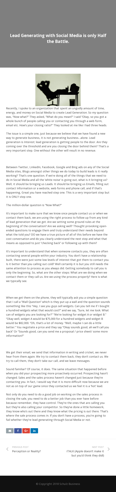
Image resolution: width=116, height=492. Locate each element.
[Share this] (18, 430)
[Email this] (10, 430)
